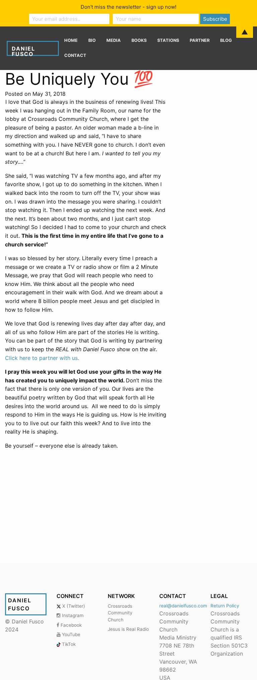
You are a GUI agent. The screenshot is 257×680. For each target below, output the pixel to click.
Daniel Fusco (23, 50)
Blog (226, 40)
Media (113, 40)
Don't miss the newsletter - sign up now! (128, 7)
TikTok (68, 644)
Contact (75, 55)
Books (139, 40)
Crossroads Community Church (120, 612)
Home (71, 40)
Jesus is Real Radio (128, 629)
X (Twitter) (73, 606)
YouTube (70, 634)
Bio (92, 40)
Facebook (70, 625)
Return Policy (224, 605)
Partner (199, 40)
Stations (168, 40)
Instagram (72, 615)
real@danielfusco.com (183, 605)
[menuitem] (71, 40)
